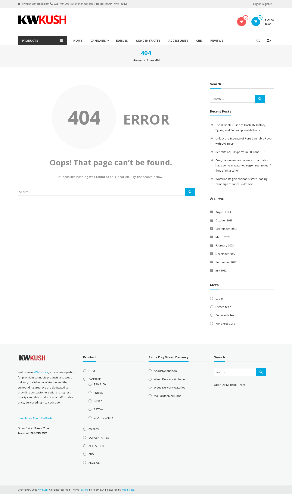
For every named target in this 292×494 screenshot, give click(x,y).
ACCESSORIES (178, 41)
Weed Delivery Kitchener (170, 379)
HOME (77, 41)
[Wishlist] (241, 22)
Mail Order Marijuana (167, 396)
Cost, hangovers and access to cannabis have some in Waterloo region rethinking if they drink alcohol (243, 165)
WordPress (128, 489)
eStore (84, 489)
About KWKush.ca (165, 371)
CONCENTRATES (148, 41)
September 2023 (226, 229)
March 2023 (222, 237)
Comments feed (225, 315)
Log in (219, 298)
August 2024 (223, 212)
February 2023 (224, 245)
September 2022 (226, 262)
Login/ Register (262, 4)
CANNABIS (98, 41)
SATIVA (98, 409)
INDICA (98, 401)
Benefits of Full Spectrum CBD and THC (240, 152)
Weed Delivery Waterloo (170, 387)
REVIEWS (216, 41)
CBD (199, 41)
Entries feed (223, 307)
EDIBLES (122, 41)
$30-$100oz (101, 384)
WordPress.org (225, 323)
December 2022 (225, 254)
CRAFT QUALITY (103, 418)
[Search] (190, 192)
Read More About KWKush (35, 418)
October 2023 (224, 220)
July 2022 (221, 270)
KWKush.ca (41, 372)
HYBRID (98, 393)
